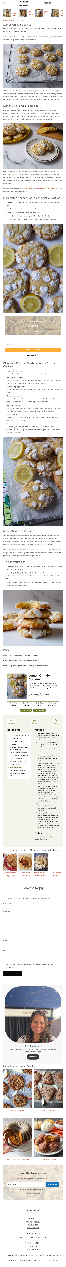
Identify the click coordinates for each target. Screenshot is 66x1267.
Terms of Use (33, 1228)
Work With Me (33, 1249)
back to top (33, 1211)
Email (5, 951)
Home (5, 20)
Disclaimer (33, 1225)
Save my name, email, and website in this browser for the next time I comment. (30, 965)
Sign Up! (21, 1237)
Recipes (12, 20)
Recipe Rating (8, 904)
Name (6, 940)
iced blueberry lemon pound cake (47, 189)
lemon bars (28, 189)
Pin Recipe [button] (45, 694)
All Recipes (21, 20)
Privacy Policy (33, 1222)
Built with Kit (33, 355)
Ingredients (11, 723)
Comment (7, 911)
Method (34, 723)
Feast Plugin (51, 1261)
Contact (33, 1247)
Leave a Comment (20, 31)
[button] (29, 735)
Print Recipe (34, 694)
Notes (56, 723)
